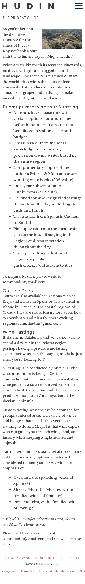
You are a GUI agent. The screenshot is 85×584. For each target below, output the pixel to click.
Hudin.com (24, 192)
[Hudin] (28, 8)
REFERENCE (56, 558)
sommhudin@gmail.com (24, 282)
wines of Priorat (16, 45)
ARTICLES (12, 558)
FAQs (81, 571)
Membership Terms (62, 571)
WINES (26, 558)
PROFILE (74, 558)
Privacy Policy (9, 571)
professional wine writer (36, 155)
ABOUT (40, 558)
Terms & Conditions (34, 571)
